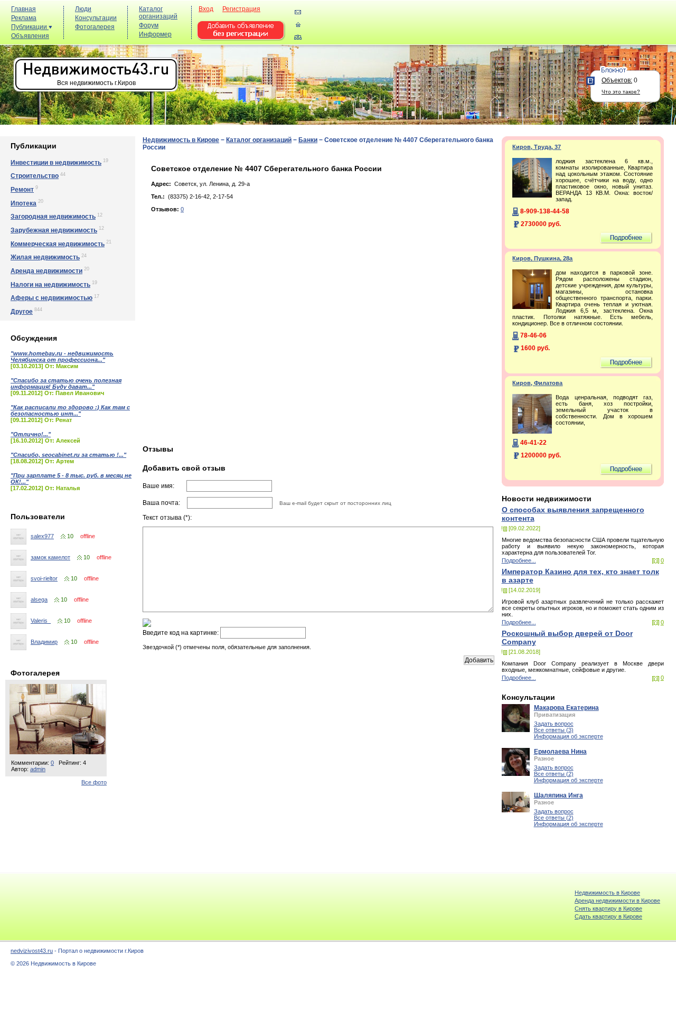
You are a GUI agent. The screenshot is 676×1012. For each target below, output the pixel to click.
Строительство (35, 176)
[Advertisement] (480, 27)
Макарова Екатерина (566, 707)
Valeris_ (41, 620)
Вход (206, 9)
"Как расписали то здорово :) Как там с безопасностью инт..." (70, 410)
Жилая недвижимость (45, 257)
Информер (155, 34)
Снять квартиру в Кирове (608, 908)
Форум (148, 25)
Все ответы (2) (554, 774)
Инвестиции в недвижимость (56, 162)
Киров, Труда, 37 (536, 147)
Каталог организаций (158, 12)
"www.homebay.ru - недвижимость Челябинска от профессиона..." (62, 356)
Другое (22, 311)
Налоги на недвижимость (50, 284)
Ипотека (23, 203)
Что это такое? (621, 92)
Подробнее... (519, 560)
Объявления (30, 36)
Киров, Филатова (537, 383)
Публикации (30, 27)
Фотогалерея (95, 27)
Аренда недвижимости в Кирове (617, 900)
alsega (39, 599)
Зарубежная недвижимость (54, 230)
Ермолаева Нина (560, 751)
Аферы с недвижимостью (51, 298)
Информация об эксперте (568, 736)
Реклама (23, 18)
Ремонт (22, 189)
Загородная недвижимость (53, 216)
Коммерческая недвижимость (58, 244)
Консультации (96, 18)
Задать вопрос (554, 723)
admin (37, 769)
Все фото (94, 782)
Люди (83, 9)
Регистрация (241, 9)
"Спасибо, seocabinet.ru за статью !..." (68, 455)
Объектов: (617, 80)
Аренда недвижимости (46, 271)
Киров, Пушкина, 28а (542, 258)
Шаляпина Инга (558, 795)
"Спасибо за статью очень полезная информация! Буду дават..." (66, 383)
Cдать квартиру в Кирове (608, 916)
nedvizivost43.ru (32, 951)
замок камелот (50, 557)
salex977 (42, 536)
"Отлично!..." (31, 434)
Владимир (44, 642)
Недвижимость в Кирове (181, 140)
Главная (23, 9)
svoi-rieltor (44, 578)
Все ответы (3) (554, 730)
